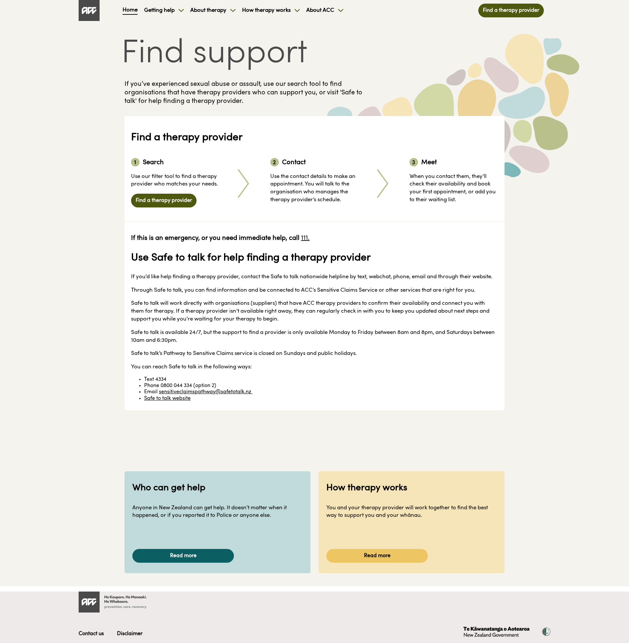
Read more (183, 555)
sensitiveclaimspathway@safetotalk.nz (206, 392)
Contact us (91, 633)
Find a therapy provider (511, 10)
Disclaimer (130, 633)
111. (305, 238)
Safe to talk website (167, 398)
